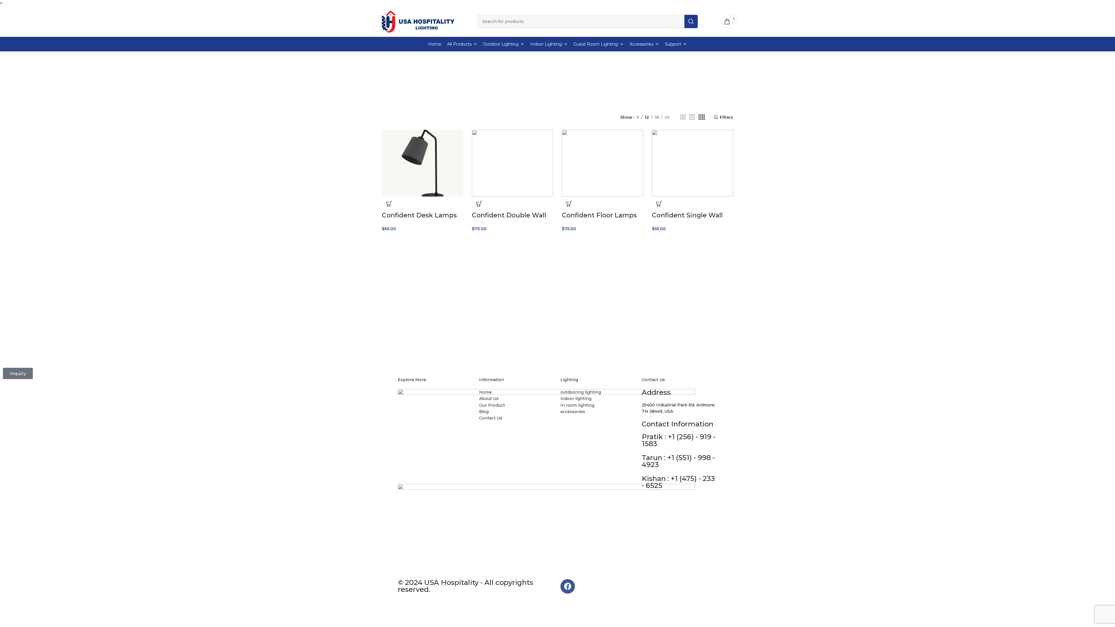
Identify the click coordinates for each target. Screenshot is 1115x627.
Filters (726, 117)
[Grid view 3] (692, 117)
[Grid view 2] (683, 117)
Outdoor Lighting (501, 44)
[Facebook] (567, 586)
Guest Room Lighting (595, 44)
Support (673, 44)
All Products (459, 44)
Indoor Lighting (546, 44)
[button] (389, 204)
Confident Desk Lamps (419, 215)
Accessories (641, 44)
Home (434, 44)
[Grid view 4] (702, 117)
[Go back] (481, 76)
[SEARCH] (691, 21)
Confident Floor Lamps (599, 215)
